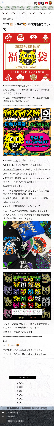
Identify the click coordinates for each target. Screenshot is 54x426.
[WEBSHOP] (13, 412)
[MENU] (11, 417)
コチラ (33, 90)
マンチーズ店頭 (10, 169)
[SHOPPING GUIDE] (16, 421)
